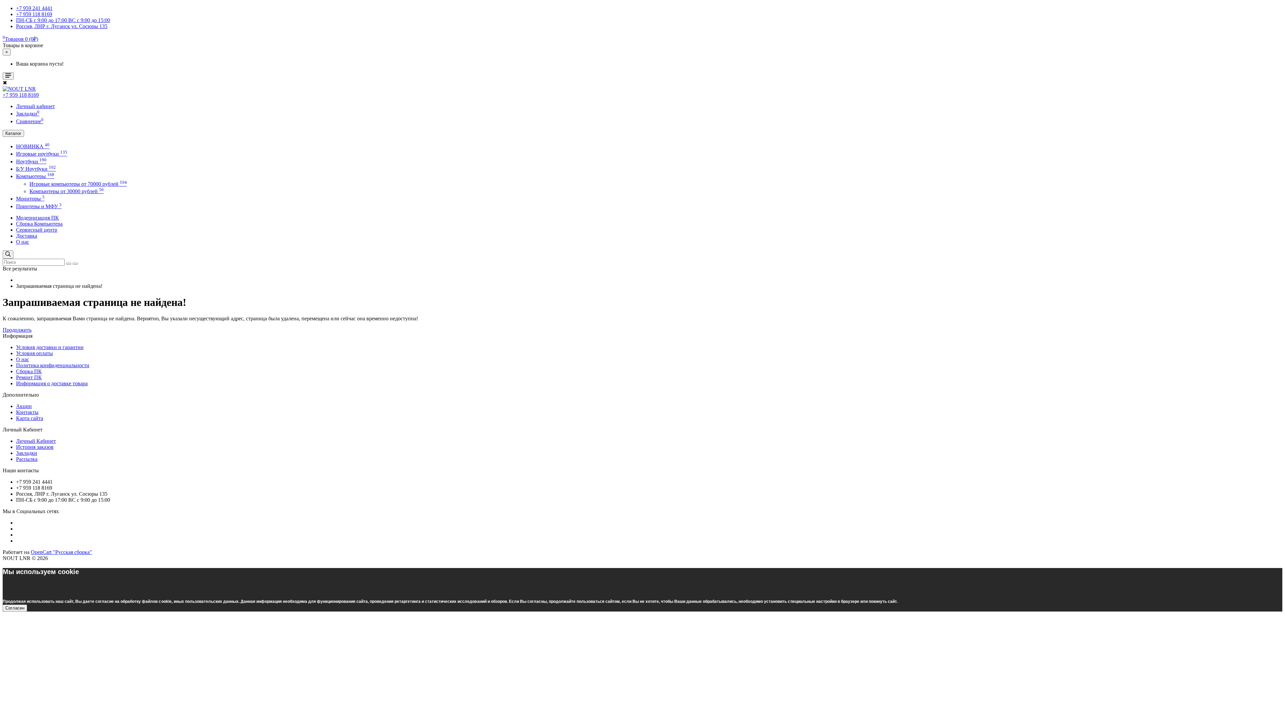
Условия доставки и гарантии (50, 347)
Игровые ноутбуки (41, 154)
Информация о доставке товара (52, 383)
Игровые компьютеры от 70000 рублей (78, 184)
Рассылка (26, 459)
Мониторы (30, 199)
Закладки (26, 453)
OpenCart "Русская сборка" (61, 552)
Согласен (14, 608)
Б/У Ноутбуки (36, 169)
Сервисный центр (36, 230)
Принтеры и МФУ (39, 206)
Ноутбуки (31, 161)
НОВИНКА (33, 146)
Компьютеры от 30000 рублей (66, 191)
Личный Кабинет (36, 441)
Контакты (27, 412)
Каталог (13, 133)
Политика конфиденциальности (52, 365)
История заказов (35, 447)
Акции (24, 406)
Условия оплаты (34, 353)
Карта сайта (29, 418)
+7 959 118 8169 (21, 95)
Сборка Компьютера (39, 224)
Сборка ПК (29, 371)
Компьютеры (35, 176)
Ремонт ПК (29, 377)
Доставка (26, 236)
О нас (22, 242)
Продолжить (17, 330)
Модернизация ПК (37, 218)
